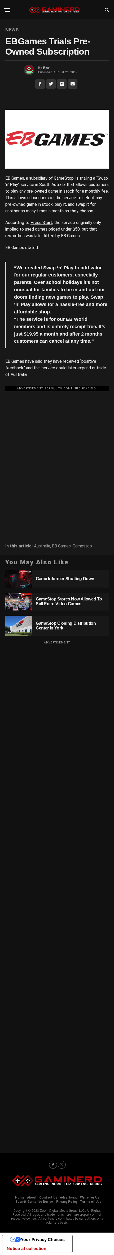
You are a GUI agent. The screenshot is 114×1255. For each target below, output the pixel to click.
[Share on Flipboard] (62, 84)
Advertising (68, 1197)
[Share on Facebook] (40, 84)
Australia (42, 546)
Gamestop (82, 546)
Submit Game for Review (34, 1202)
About (32, 1197)
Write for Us (89, 1197)
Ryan (47, 68)
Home (19, 1197)
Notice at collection (26, 1248)
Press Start (41, 222)
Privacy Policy (66, 1202)
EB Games (61, 546)
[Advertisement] (57, 449)
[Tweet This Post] (51, 84)
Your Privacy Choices (43, 1239)
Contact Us (48, 1197)
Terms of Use (90, 1202)
